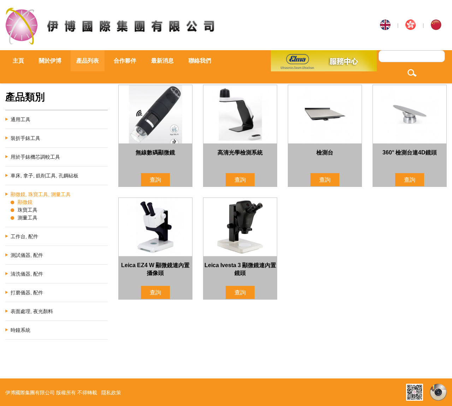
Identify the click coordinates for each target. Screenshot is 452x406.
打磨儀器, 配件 (27, 292)
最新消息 (162, 61)
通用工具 (20, 119)
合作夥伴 (125, 61)
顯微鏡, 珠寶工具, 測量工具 (41, 194)
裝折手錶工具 (25, 138)
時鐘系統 (20, 330)
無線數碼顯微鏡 (155, 152)
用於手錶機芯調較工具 (35, 157)
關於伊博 (50, 61)
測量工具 (27, 217)
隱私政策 (111, 392)
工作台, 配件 (24, 236)
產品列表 (87, 61)
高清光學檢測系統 (240, 152)
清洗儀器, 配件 (27, 274)
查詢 (155, 180)
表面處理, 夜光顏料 (32, 311)
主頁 (18, 61)
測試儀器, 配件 (27, 255)
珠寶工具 (27, 210)
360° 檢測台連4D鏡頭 (409, 152)
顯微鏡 (25, 202)
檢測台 (324, 152)
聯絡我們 (200, 61)
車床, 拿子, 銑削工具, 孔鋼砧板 (44, 175)
